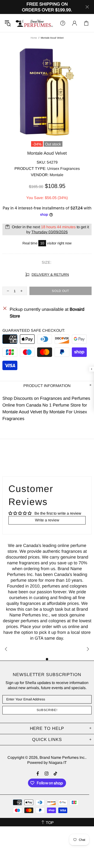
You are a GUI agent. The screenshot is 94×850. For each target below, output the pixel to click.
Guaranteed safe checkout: (33, 330)
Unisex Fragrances (63, 168)
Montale (56, 175)
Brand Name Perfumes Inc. (34, 23)
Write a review (47, 520)
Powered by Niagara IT (47, 762)
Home (34, 37)
